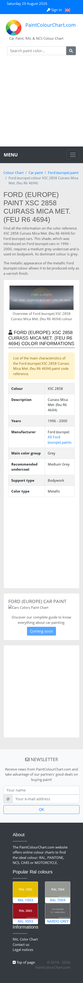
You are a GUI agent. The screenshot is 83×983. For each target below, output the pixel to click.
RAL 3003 (25, 921)
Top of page (25, 962)
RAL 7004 (57, 900)
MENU (11, 155)
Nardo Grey (57, 921)
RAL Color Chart (25, 939)
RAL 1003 (25, 900)
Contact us (21, 944)
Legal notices (23, 949)
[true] (71, 50)
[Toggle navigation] (72, 154)
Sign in (56, 9)
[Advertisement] (41, 102)
